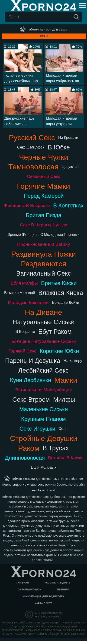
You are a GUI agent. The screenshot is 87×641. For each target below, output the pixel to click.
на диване (43, 312)
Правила (63, 589)
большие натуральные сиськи (43, 341)
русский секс (32, 137)
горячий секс (22, 351)
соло (63, 429)
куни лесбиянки (30, 380)
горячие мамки (43, 186)
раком (28, 448)
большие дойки (65, 302)
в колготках (68, 205)
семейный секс (43, 176)
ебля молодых (43, 467)
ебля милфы (24, 283)
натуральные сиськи (43, 321)
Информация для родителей (43, 596)
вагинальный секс (43, 273)
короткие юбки (59, 351)
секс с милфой (31, 147)
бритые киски (59, 283)
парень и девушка (32, 360)
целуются (70, 167)
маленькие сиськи (43, 409)
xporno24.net (54, 612)
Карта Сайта (43, 603)
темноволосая (33, 166)
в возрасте (25, 332)
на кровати (68, 138)
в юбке (59, 147)
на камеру (73, 361)
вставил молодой (19, 293)
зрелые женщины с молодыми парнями (44, 235)
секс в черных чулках (43, 224)
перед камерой (44, 196)
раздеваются (43, 263)
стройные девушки (43, 438)
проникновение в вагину (43, 244)
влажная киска (60, 292)
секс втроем (31, 399)
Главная (22, 582)
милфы (64, 399)
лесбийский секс (43, 370)
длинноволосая (25, 458)
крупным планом (43, 419)
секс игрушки (37, 428)
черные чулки (43, 157)
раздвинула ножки (43, 254)
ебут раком (55, 331)
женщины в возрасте (26, 205)
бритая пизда (43, 215)
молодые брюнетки (28, 302)
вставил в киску (65, 457)
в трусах (56, 448)
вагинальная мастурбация (43, 389)
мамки (65, 380)
